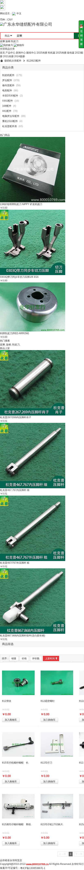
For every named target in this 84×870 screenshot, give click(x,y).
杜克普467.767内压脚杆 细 (14, 490)
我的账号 (8, 45)
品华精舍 (5, 860)
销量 (13, 658)
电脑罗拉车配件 (10, 116)
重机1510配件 (10, 121)
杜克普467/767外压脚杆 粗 (14, 562)
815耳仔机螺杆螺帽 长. (15, 762)
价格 (24, 658)
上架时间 (50, 658)
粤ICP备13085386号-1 (32, 868)
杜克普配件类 (9, 126)
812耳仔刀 (46, 762)
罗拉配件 (7, 80)
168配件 (6, 106)
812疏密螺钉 (48, 701)
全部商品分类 (7, 48)
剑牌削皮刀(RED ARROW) (14, 333)
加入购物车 (11, 719)
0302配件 (7, 101)
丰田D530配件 (10, 95)
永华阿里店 (16, 860)
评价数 (36, 658)
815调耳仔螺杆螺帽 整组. (16, 824)
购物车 (20, 45)
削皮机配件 (8, 75)
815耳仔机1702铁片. (52, 824)
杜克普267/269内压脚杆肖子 (15, 417)
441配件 (6, 111)
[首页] (1, 60)
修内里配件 (8, 85)
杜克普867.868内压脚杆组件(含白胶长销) (22, 635)
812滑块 (6, 701)
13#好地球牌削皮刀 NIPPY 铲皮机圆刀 (21, 204)
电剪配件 (7, 90)
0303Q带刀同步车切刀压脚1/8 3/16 (19, 276)
